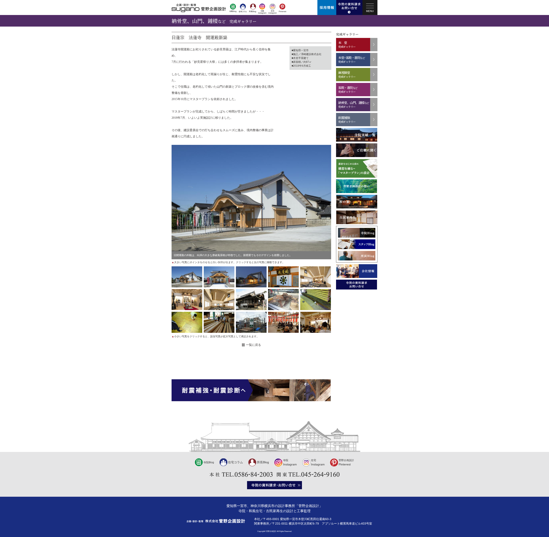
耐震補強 (347, 119)
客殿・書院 (348, 89)
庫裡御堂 (347, 74)
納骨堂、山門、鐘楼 (353, 104)
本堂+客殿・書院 (351, 59)
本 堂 (347, 44)
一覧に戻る (253, 344)
